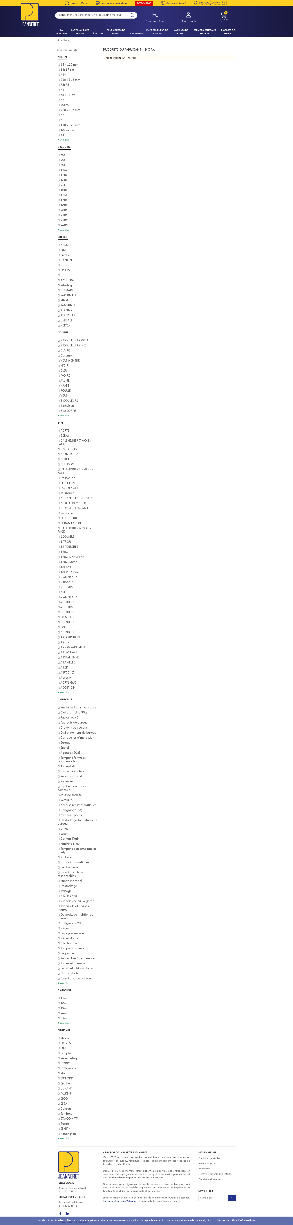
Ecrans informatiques (74, 862)
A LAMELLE (67, 662)
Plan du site (204, 1168)
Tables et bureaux (72, 963)
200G (64, 210)
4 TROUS (66, 607)
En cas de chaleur (72, 771)
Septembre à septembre (77, 958)
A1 (62, 135)
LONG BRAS (68, 449)
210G (64, 215)
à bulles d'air (68, 895)
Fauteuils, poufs (71, 815)
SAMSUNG (67, 305)
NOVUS (65, 1043)
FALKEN (65, 1093)
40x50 (64, 104)
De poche (67, 953)
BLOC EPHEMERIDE (73, 503)
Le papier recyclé (72, 933)
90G (63, 159)
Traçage (66, 890)
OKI (63, 250)
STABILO (66, 310)
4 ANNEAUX (69, 597)
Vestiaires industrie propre (78, 707)
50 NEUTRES (68, 617)
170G (64, 200)
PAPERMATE (68, 295)
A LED (64, 667)
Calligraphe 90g (71, 923)
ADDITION (68, 687)
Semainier (67, 513)
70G (63, 164)
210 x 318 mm (70, 79)
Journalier (67, 492)
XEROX (65, 325)
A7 (62, 99)
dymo (64, 265)
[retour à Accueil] (58, 40)
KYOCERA (67, 280)
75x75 (64, 84)
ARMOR (65, 245)
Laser (64, 833)
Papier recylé (69, 717)
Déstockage (68, 885)
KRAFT (64, 385)
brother (65, 255)
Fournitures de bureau (75, 978)
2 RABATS (67, 582)
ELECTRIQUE (69, 518)
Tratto (64, 1123)
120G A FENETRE (72, 556)
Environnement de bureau (78, 732)
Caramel (66, 355)
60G (63, 627)
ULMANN (66, 1088)
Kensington (68, 1133)
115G (64, 170)
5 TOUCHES (68, 612)
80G (63, 154)
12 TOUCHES (69, 546)
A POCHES (67, 672)
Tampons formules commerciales (72, 759)
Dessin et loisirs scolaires (77, 968)
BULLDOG (67, 464)
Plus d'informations (243, 1220)
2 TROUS (66, 587)
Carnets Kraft (69, 838)
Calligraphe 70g (71, 810)
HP (62, 275)
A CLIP (64, 642)
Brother (65, 1083)
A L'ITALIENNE (69, 657)
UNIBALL (66, 320)
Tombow (66, 1113)
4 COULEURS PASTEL (74, 340)
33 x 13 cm (68, 94)
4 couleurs (67, 405)
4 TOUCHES (68, 602)
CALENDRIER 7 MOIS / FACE (74, 442)
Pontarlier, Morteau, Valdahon (120, 1201)
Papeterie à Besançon (209, 1179)
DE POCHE (67, 477)
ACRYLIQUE (68, 682)
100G (64, 190)
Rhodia (65, 1038)
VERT (63, 395)
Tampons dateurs (72, 948)
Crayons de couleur (73, 727)
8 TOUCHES (68, 632)
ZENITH (65, 1128)
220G (64, 220)
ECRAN (65, 435)
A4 (62, 89)
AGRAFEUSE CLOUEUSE (76, 498)
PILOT (64, 300)
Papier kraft (68, 781)
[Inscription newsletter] (232, 1198)
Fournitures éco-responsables (70, 874)
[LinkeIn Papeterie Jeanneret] (67, 1214)
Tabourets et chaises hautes (73, 908)
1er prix (65, 566)
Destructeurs (69, 867)
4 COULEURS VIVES (73, 345)
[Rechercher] (132, 15)
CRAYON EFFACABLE (74, 508)
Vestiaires (67, 799)
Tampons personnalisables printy (77, 850)
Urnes (64, 828)
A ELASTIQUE (69, 652)
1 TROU (65, 541)
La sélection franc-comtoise (72, 788)
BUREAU (66, 459)
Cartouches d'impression (77, 737)
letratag (66, 285)
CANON (66, 260)
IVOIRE (65, 375)
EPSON (65, 270)
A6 (62, 114)
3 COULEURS (69, 400)
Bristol (64, 747)
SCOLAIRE (67, 536)
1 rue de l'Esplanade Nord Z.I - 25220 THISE (72, 1189)
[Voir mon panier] (223, 17)
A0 (62, 120)
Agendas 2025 (70, 752)
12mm (64, 998)
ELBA (63, 1103)
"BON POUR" (69, 454)
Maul (63, 1073)
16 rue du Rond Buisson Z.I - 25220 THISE (71, 1204)
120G (64, 175)
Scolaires (66, 857)
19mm (64, 1008)
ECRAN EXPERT (70, 523)
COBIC (65, 1063)
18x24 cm (67, 130)
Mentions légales (207, 1163)
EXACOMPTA (69, 1118)
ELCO (64, 1098)
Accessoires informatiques (78, 804)
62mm (64, 1018)
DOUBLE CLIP (69, 487)
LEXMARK (67, 290)
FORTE (64, 430)
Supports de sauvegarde (77, 901)
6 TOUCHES (68, 622)
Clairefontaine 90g (73, 712)
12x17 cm (67, 69)
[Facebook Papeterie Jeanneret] (60, 1214)
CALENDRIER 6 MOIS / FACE (74, 530)
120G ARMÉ (68, 561)
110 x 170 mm (70, 125)
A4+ (63, 74)
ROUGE (65, 390)
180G (64, 205)
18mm (64, 1003)
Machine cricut (70, 843)
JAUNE (65, 380)
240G (64, 225)
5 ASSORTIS (68, 410)
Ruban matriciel (71, 776)
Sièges (64, 928)
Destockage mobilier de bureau (75, 916)
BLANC (65, 350)
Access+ (66, 677)
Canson (65, 1108)
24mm (64, 1013)
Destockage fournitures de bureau (77, 822)
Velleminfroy (69, 1058)
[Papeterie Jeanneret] (29, 14)
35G (63, 592)
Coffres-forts (69, 973)
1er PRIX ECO (70, 571)
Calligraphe (68, 1068)
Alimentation (69, 766)
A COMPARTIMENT (73, 647)
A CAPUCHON (70, 637)
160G (64, 180)
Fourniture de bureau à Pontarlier (215, 1173)
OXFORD (66, 1078)
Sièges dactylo (70, 938)
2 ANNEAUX (69, 576)
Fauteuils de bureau (74, 722)
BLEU (63, 370)
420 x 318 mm (70, 109)
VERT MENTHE (70, 360)
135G (64, 195)
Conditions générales (209, 1158)
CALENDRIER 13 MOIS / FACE (75, 471)
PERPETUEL (67, 482)
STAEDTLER (67, 315)
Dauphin (66, 1053)
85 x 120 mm (69, 64)
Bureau (65, 742)
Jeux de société (71, 794)
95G (63, 185)
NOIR (64, 365)
